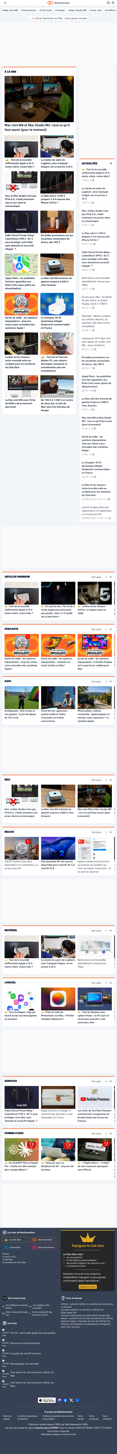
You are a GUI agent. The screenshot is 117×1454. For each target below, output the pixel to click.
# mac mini (96, 10)
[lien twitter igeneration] (71, 1400)
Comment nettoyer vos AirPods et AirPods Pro (82, 1309)
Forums (5, 1254)
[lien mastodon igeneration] (59, 1400)
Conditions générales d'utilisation (27, 1417)
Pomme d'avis (14, 1133)
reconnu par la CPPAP (46, 1427)
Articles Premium (17, 577)
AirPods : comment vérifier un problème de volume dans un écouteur (87, 1305)
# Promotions (28, 10)
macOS (9, 832)
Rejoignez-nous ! (88, 1286)
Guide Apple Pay (68, 1312)
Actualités (89, 163)
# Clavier (60, 10)
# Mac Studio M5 (77, 10)
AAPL (8, 681)
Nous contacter (107, 1417)
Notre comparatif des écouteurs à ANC (42, 1313)
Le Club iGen (15, 1239)
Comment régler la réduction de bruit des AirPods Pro (86, 1321)
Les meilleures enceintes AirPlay (16, 1306)
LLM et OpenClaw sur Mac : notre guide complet (60, 18)
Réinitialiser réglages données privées (58, 1434)
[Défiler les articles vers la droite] (110, 577)
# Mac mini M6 (10, 10)
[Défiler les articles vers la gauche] (106, 577)
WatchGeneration (46, 1247)
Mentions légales (7, 1417)
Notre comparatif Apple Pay (17, 1313)
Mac (7, 780)
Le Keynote (7, 1259)
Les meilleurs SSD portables (41, 1306)
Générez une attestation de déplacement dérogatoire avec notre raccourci (85, 1325)
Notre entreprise (93, 1417)
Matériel (11, 930)
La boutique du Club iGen (14, 1262)
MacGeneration (45, 1239)
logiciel (10, 982)
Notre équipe (80, 1417)
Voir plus (96, 577)
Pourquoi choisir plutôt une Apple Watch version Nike (85, 1315)
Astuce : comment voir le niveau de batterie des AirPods (87, 1318)
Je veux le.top (9, 1256)
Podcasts (11, 629)
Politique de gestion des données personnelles (58, 1417)
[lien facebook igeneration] (65, 1400)
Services (11, 1081)
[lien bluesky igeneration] (77, 1400)
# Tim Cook (46, 10)
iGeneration (15, 1247)
